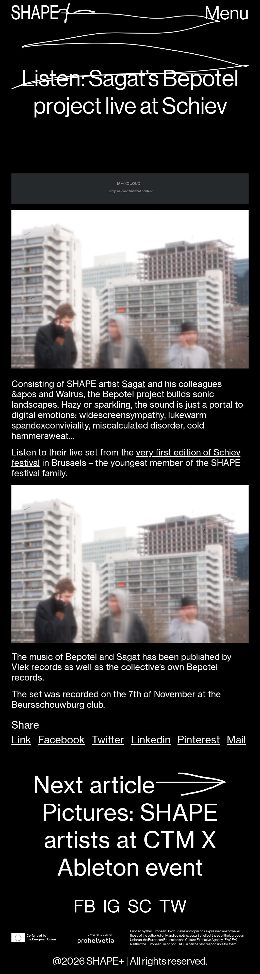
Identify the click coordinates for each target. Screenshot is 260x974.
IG (111, 907)
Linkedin (151, 740)
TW (173, 907)
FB (84, 907)
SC (140, 907)
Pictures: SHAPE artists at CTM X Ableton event (125, 826)
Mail (236, 740)
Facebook (61, 740)
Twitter (108, 740)
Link (21, 740)
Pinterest (198, 740)
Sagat (133, 384)
